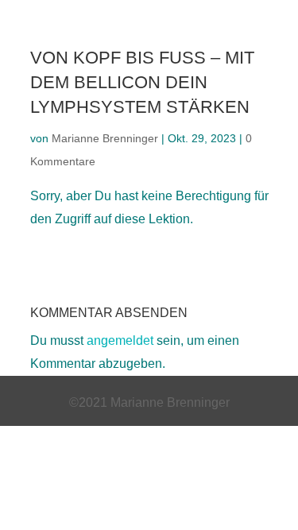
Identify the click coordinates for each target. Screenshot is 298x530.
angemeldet (120, 340)
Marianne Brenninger (105, 138)
